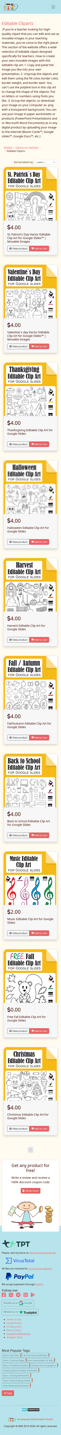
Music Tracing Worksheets (16, 1375)
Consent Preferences (18, 1333)
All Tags (8, 1393)
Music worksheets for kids (40, 1360)
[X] (11, 1295)
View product (19, 248)
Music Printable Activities (16, 1365)
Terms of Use (14, 1319)
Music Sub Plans (12, 1355)
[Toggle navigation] (53, 7)
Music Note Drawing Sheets (17, 1380)
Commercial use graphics (44, 1365)
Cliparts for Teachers (27, 147)
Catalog (8, 147)
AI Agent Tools (15, 1337)
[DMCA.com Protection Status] (30, 1410)
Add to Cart (40, 248)
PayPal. (40, 1284)
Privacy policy (14, 1326)
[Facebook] (4, 1295)
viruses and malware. (40, 1268)
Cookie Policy (14, 1323)
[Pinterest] (26, 1295)
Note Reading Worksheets (16, 1385)
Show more (32, 1190)
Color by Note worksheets (35, 1355)
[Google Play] (33, 1295)
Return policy (14, 1330)
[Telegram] (18, 1295)
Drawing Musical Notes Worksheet (21, 1370)
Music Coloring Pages (14, 1360)
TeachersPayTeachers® (42, 1252)
